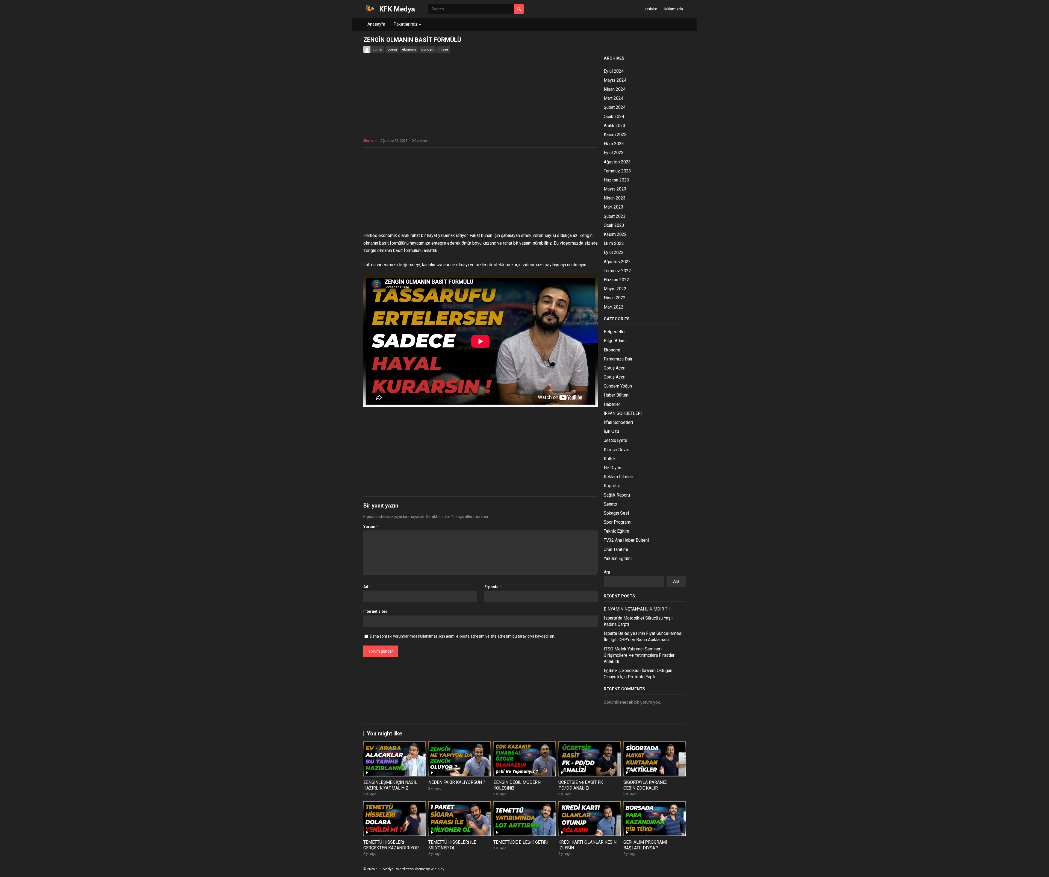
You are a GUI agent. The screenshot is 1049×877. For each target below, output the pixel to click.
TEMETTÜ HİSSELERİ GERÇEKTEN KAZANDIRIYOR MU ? (391, 848)
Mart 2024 (613, 98)
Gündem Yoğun (618, 386)
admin (377, 50)
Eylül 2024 (614, 71)
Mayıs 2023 (615, 189)
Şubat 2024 (615, 107)
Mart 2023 (613, 207)
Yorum (370, 526)
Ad (367, 587)
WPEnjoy (437, 869)
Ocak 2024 (614, 116)
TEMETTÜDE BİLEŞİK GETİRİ (520, 842)
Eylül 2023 (614, 152)
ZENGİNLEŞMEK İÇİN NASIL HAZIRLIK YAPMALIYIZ (390, 785)
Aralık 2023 (614, 125)
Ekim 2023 (614, 143)
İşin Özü (611, 431)
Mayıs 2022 (615, 288)
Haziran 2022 (616, 279)
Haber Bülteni (616, 395)
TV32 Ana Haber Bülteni (626, 540)
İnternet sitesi (375, 611)
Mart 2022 (613, 307)
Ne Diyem (613, 467)
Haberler (612, 404)
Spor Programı (617, 522)
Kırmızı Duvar (616, 449)
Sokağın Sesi (616, 513)
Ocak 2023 (614, 225)
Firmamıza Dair (618, 359)
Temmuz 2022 (617, 270)
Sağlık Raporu (617, 495)
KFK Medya (397, 9)
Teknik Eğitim (616, 531)
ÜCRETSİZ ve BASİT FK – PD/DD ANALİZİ (582, 785)
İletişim (651, 9)
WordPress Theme (410, 869)
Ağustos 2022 (617, 261)
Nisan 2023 (615, 198)
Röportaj (612, 485)
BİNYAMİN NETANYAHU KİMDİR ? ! (637, 609)
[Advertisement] (480, 191)
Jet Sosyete (615, 440)
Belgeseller (615, 331)
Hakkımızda (673, 9)
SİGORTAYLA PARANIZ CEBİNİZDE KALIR (645, 785)
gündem (427, 49)
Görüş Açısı (614, 368)
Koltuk (610, 458)
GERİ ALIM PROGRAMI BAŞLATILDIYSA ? (645, 845)
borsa (392, 49)
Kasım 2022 (615, 234)
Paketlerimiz (405, 24)
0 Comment (421, 141)
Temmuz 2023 (617, 171)
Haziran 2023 (616, 180)
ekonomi (409, 49)
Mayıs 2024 (615, 80)
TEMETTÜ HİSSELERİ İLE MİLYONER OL (452, 845)
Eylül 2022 (614, 252)
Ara (607, 572)
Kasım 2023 (615, 134)
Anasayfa (376, 24)
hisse (444, 49)
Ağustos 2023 (617, 162)
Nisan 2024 (615, 89)
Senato (610, 504)
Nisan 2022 (615, 297)
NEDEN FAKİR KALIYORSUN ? (456, 782)
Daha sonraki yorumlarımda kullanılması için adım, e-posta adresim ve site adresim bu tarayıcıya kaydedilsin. (462, 636)
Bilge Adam (615, 340)
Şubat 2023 (615, 216)
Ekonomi (370, 141)
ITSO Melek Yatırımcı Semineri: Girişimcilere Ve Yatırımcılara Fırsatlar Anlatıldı (639, 655)
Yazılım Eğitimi (618, 558)
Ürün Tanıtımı (616, 549)
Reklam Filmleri (618, 476)
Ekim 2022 (614, 243)
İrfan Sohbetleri (618, 422)
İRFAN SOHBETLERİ (623, 413)
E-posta (492, 587)
